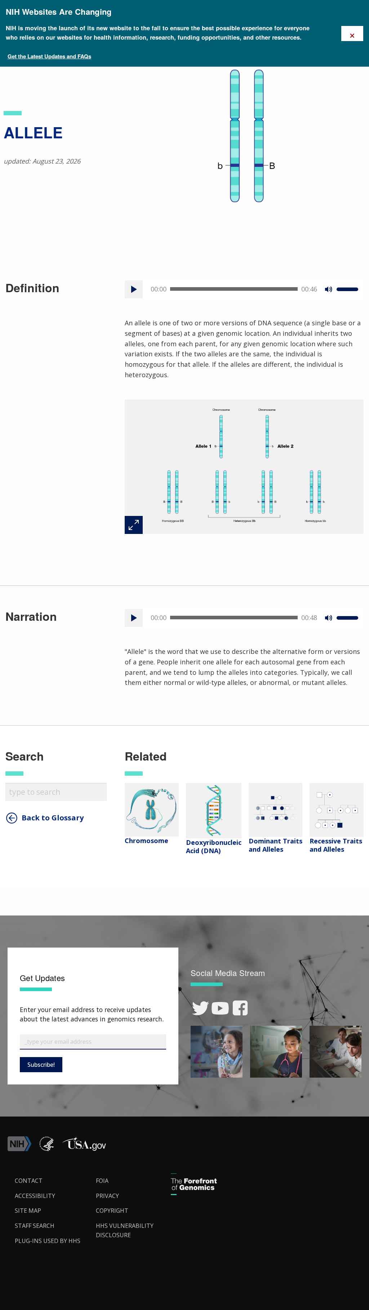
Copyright (112, 1211)
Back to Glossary (53, 818)
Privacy (107, 1196)
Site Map (28, 1211)
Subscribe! (41, 1065)
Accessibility (35, 1196)
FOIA (102, 1181)
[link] (200, 1008)
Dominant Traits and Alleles (275, 845)
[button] (84, 1149)
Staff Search (34, 1226)
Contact (29, 1181)
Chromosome (146, 840)
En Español (347, 662)
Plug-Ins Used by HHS (47, 1241)
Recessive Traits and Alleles (336, 845)
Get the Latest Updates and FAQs (49, 56)
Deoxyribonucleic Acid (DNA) (213, 846)
